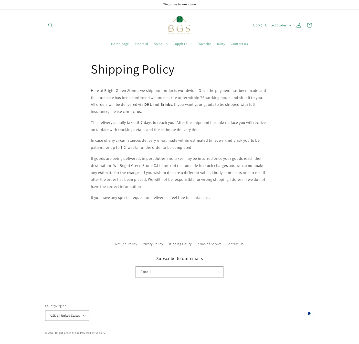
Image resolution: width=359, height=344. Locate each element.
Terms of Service (209, 244)
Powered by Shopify (92, 332)
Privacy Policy (152, 244)
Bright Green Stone (67, 332)
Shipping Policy (180, 244)
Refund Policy (126, 244)
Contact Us (235, 244)
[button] (50, 25)
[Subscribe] (217, 272)
